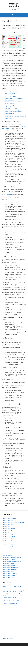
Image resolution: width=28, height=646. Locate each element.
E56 (15, 594)
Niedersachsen (16, 595)
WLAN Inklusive (9, 106)
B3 (18, 589)
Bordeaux (9, 194)
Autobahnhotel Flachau (9, 559)
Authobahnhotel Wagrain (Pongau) (12, 561)
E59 (17, 594)
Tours (7, 128)
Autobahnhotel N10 (10, 93)
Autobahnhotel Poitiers (9, 571)
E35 (22, 591)
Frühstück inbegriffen (10, 105)
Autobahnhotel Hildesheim (10, 573)
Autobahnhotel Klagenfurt (9, 520)
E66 (23, 594)
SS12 (20, 595)
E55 (14, 594)
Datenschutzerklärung (8, 638)
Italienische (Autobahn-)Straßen (11, 600)
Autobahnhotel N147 (10, 95)
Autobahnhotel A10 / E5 (11, 91)
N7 (12, 595)
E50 (10, 594)
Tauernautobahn (6, 597)
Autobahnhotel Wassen (9, 536)
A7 (16, 586)
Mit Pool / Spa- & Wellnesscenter (13, 111)
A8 (18, 587)
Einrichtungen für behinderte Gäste (14, 101)
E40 (3, 594)
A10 (23, 587)
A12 (5, 589)
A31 (12, 589)
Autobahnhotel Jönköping (9, 524)
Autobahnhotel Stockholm (9, 518)
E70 (3, 596)
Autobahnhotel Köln (8, 577)
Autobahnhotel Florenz (8, 532)
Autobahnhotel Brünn (8, 540)
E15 (18, 591)
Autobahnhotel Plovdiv (8, 534)
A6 (14, 587)
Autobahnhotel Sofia (8, 530)
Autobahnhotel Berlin (8, 563)
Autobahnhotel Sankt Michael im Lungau (13, 522)
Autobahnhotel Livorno (8, 552)
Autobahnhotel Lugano (9, 546)
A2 (6, 586)
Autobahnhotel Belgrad (9, 528)
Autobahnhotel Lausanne (9, 548)
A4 (10, 587)
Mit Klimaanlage (9, 113)
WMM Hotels (12, 597)
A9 (20, 587)
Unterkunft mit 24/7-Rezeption (13, 110)
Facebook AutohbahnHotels (10, 603)
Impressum (6, 640)
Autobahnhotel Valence (9, 544)
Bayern (13, 591)
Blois (3, 128)
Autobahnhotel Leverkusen (9, 575)
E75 (5, 596)
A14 (9, 589)
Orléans (23, 126)
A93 (14, 589)
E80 (7, 595)
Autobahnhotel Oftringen (9, 542)
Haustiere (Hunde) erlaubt (12, 108)
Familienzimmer (9, 103)
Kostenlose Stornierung (11, 115)
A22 (11, 589)
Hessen (10, 595)
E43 (5, 594)
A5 (12, 587)
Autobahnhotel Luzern (8, 538)
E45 (7, 594)
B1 (17, 589)
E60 (19, 594)
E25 (20, 591)
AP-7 (16, 589)
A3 (8, 587)
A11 (3, 589)
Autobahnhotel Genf (8, 550)
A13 (7, 589)
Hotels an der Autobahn (14, 4)
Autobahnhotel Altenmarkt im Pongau (12, 557)
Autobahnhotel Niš (7, 526)
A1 (4, 586)
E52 (11, 594)
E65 (21, 594)
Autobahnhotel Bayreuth (9, 565)
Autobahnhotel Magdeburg (10, 569)
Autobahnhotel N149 (10, 96)
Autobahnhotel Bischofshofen (10, 567)
